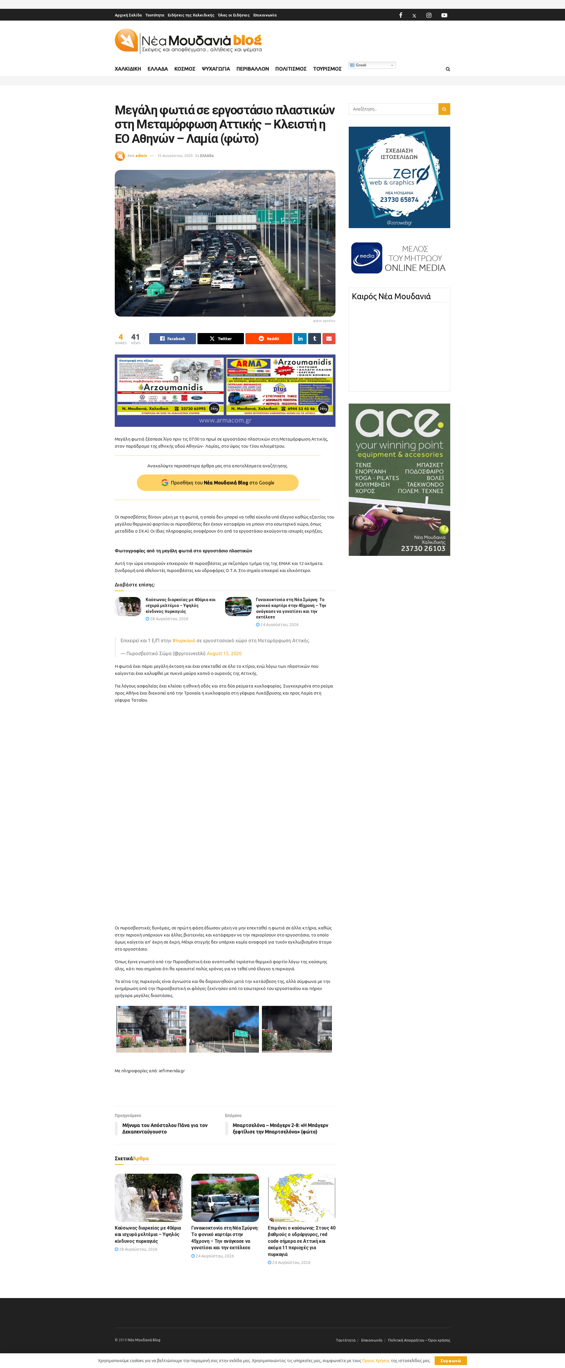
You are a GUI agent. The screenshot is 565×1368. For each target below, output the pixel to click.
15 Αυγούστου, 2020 (174, 155)
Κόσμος (185, 68)
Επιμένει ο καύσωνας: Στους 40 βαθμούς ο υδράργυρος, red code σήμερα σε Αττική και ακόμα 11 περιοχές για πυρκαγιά (301, 1241)
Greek (360, 65)
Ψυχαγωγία (216, 68)
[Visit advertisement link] (225, 390)
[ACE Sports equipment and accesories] (399, 479)
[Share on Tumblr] (314, 338)
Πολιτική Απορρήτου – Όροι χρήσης (419, 1340)
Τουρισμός (327, 68)
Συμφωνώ (451, 1361)
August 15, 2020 (224, 653)
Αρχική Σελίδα (128, 15)
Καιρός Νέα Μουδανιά (391, 296)
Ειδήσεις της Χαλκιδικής (191, 15)
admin (141, 155)
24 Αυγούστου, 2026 (279, 624)
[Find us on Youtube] (444, 15)
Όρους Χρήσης (376, 1360)
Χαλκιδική (128, 68)
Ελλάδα (158, 68)
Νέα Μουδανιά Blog (144, 1340)
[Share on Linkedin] (300, 338)
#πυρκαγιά (183, 640)
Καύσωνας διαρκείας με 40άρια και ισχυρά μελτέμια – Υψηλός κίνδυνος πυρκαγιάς (181, 605)
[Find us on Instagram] (428, 15)
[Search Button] (448, 69)
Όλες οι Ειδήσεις (234, 15)
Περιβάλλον (253, 68)
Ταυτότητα (154, 15)
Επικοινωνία (265, 15)
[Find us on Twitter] (414, 15)
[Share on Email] (329, 338)
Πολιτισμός (291, 68)
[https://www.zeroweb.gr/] (399, 177)
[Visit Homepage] (188, 41)
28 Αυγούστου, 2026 (168, 618)
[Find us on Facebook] (400, 15)
